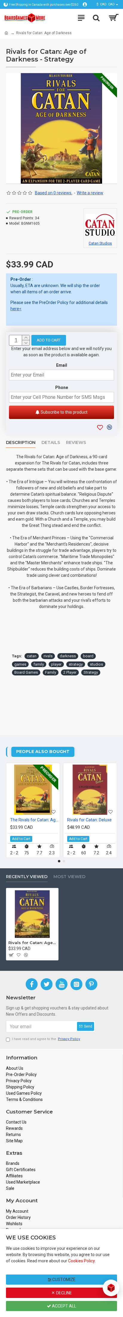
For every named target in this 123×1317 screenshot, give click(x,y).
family (38, 664)
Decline (63, 1293)
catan (31, 656)
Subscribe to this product (63, 412)
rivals (48, 656)
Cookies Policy (81, 1260)
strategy (76, 664)
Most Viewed (69, 876)
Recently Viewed (26, 876)
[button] (59, 861)
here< (15, 308)
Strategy (91, 672)
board (88, 656)
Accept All (63, 1306)
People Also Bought (43, 751)
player (56, 664)
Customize (63, 1279)
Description (21, 442)
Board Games (26, 672)
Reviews (76, 442)
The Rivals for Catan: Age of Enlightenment (34, 819)
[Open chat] (111, 1288)
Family (50, 672)
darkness (68, 656)
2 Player (69, 672)
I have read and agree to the (46, 1039)
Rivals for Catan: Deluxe (89, 819)
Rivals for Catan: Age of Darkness (32, 942)
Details (50, 442)
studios (96, 664)
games (20, 664)
